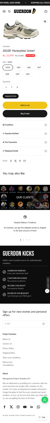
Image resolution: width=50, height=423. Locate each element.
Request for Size (10, 96)
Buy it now (25, 113)
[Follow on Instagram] (18, 407)
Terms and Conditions (12, 357)
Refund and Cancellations (8, 363)
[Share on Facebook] (11, 161)
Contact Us (7, 344)
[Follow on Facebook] (4, 407)
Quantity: (7, 81)
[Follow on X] (11, 407)
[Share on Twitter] (15, 161)
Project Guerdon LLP (27, 415)
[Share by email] (24, 161)
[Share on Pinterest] (20, 161)
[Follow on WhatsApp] (38, 407)
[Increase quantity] (17, 87)
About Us (6, 339)
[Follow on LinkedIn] (31, 407)
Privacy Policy (8, 348)
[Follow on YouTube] (25, 407)
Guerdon (6, 46)
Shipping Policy (9, 353)
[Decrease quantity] (6, 87)
